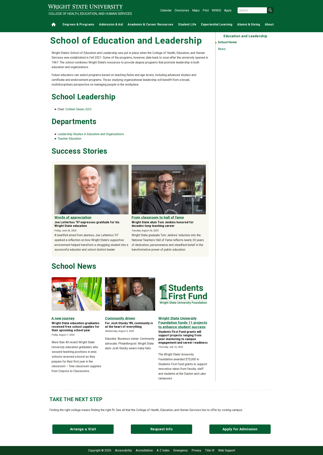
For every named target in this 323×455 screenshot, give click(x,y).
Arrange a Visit (83, 429)
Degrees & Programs (78, 24)
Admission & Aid (111, 24)
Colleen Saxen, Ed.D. (78, 109)
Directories (182, 10)
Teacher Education (69, 138)
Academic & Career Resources (150, 24)
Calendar (166, 10)
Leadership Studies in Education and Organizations (91, 134)
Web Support (226, 450)
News (222, 49)
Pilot (206, 10)
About (269, 24)
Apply (228, 10)
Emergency (180, 450)
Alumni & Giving (248, 24)
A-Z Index (163, 450)
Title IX (209, 450)
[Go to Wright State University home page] (85, 7)
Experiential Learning (216, 24)
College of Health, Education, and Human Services (86, 14)
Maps (196, 10)
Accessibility (123, 450)
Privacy (196, 450)
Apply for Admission (240, 429)
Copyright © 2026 (99, 450)
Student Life (187, 24)
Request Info (161, 429)
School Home (227, 42)
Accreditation (144, 450)
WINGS (216, 10)
